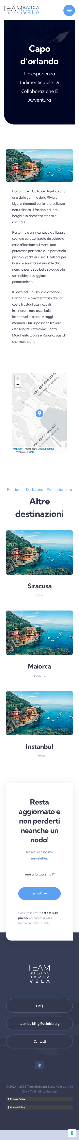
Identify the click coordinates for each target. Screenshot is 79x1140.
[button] (40, 413)
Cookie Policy (17, 1107)
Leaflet (19, 448)
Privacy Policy (17, 1099)
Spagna (39, 675)
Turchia (39, 756)
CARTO (33, 451)
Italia (39, 595)
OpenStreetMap (46, 448)
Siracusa (40, 586)
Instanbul (39, 746)
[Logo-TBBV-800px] (22, 7)
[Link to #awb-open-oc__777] (69, 10)
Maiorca (39, 666)
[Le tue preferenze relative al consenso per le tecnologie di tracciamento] (72, 1133)
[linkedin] (39, 1065)
